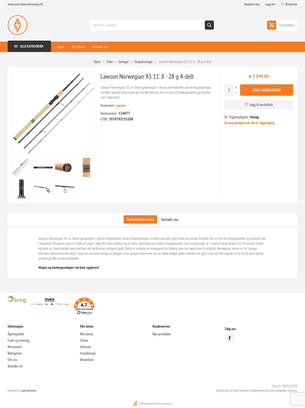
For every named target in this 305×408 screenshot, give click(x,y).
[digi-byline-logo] (136, 403)
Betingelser (15, 353)
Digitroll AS (167, 403)
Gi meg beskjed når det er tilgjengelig (249, 122)
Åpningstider (16, 334)
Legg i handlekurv (267, 90)
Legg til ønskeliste (261, 104)
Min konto (78, 46)
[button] (84, 307)
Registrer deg (251, 4)
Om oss (12, 359)
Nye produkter (161, 334)
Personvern (15, 346)
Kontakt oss (100, 46)
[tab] (140, 219)
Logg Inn (270, 4)
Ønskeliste (86, 359)
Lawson (121, 105)
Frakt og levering (18, 340)
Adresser (85, 346)
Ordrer (84, 340)
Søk (209, 25)
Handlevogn (88, 353)
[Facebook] (229, 338)
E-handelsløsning (146, 403)
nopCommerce (28, 390)
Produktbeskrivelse (140, 219)
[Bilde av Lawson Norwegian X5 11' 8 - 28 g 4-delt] (21, 167)
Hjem (60, 46)
